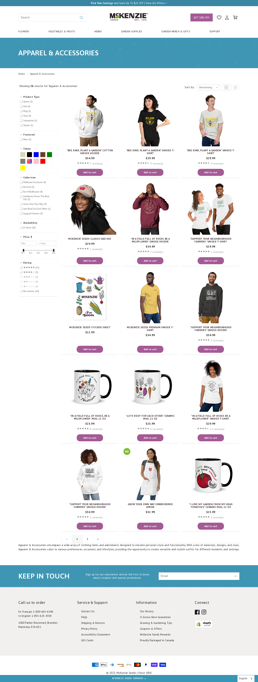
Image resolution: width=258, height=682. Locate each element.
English (243, 678)
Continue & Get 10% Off (129, 378)
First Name (91, 322)
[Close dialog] (177, 274)
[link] (129, 400)
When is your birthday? (99, 338)
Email (88, 305)
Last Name (137, 322)
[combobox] (245, 678)
